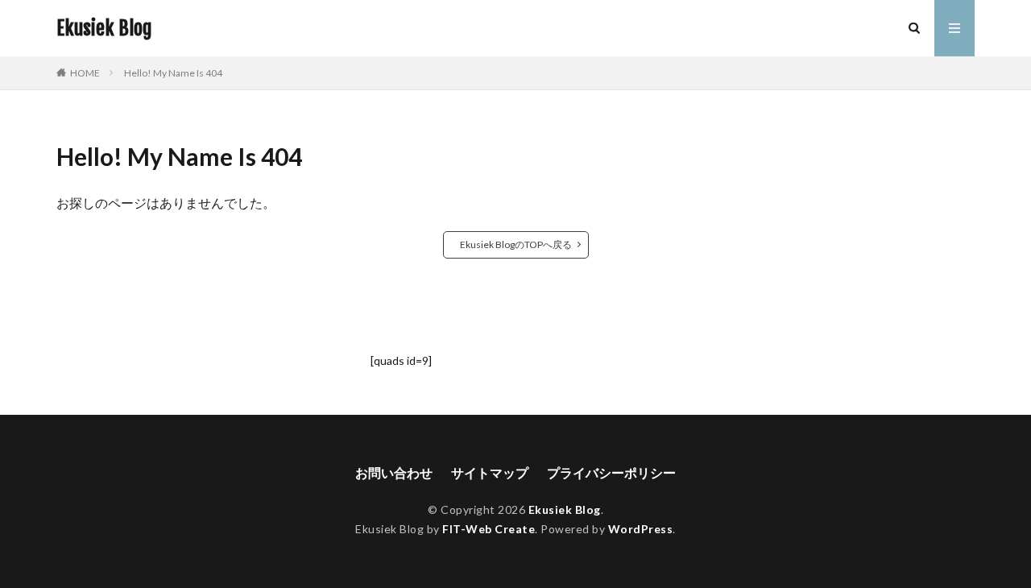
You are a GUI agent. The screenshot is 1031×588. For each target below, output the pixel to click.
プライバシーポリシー (611, 472)
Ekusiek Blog (104, 28)
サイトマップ (489, 472)
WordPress (640, 529)
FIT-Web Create (488, 529)
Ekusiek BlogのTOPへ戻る (516, 244)
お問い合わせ (394, 472)
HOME (85, 73)
